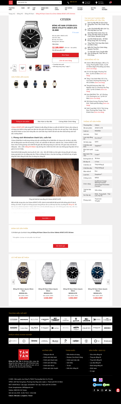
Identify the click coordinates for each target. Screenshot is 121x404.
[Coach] (107, 320)
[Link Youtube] (98, 390)
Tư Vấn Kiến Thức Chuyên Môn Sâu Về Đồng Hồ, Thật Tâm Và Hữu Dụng (98, 53)
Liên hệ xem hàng (65, 60)
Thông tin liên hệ (48, 354)
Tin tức (69, 365)
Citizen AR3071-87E (18, 127)
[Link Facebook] (94, 390)
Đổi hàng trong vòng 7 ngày (61, 66)
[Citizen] (65, 21)
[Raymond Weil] (97, 328)
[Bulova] (34, 320)
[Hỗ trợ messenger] (100, 380)
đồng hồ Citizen (30, 147)
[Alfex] (34, 328)
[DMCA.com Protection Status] (106, 386)
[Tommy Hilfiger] (97, 320)
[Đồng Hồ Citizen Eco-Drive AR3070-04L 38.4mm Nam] (35, 84)
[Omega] (66, 320)
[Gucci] (86, 328)
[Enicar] (76, 328)
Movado (17, 395)
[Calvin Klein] (24, 328)
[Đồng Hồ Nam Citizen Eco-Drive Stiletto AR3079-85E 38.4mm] (26, 84)
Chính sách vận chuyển (50, 368)
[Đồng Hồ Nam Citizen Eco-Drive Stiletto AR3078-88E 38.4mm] (16, 84)
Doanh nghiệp (80, 8)
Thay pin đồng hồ (95, 357)
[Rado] (14, 328)
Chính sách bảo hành (50, 357)
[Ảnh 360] (22, 68)
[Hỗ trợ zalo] (94, 380)
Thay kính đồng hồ (96, 360)
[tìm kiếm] (60, 2)
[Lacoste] (86, 320)
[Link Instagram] (102, 390)
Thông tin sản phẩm (22, 121)
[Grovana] (45, 328)
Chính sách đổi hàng (49, 363)
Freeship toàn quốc (58, 64)
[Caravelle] (55, 328)
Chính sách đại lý (48, 365)
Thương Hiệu (12, 8)
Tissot (30, 395)
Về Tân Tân (93, 8)
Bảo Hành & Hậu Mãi (45, 121)
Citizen (11, 395)
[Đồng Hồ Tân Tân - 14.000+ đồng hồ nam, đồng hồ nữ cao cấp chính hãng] (11, 3)
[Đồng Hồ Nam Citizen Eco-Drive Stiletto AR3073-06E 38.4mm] (45, 84)
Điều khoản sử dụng (73, 354)
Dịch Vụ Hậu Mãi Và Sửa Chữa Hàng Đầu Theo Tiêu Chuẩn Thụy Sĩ (98, 24)
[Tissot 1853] (55, 320)
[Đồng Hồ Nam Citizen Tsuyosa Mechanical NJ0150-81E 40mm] (98, 283)
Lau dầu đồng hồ (95, 363)
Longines (24, 395)
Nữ (29, 8)
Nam (23, 8)
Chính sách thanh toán (50, 360)
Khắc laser (93, 368)
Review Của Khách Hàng (75, 357)
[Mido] (66, 328)
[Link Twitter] (106, 390)
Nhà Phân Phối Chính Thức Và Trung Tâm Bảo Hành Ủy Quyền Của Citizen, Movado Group (98, 34)
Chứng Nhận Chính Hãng (67, 121)
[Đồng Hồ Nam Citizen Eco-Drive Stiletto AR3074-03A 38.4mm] (55, 84)
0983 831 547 (73, 1)
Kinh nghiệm (104, 8)
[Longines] (45, 320)
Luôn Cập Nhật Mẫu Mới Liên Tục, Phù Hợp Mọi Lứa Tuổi (98, 29)
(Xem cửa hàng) (91, 68)
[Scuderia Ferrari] (76, 320)
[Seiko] (107, 328)
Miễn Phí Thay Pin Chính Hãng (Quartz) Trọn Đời (97, 48)
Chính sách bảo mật (73, 360)
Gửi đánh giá (60, 246)
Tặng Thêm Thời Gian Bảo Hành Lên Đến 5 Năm (98, 44)
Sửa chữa (57, 8)
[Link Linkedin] (110, 390)
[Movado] (24, 320)
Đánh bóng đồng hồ (96, 365)
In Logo (92, 371)
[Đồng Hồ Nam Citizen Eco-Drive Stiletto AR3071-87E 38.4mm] (30, 68)
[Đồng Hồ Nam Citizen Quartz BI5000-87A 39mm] (23, 283)
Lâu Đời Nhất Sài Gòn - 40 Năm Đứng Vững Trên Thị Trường (98, 39)
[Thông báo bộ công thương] (97, 386)
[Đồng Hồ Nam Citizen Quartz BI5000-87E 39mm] (48, 283)
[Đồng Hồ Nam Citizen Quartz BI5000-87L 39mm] (73, 283)
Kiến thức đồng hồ (72, 368)
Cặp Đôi (34, 8)
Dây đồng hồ (68, 8)
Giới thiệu (70, 363)
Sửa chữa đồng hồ (96, 354)
